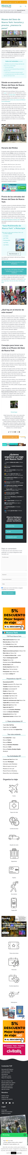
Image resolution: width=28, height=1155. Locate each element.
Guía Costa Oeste (5, 1072)
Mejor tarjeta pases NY (7, 1086)
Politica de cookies (6, 1113)
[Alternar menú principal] (20, 6)
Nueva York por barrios (10, 669)
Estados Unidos (7, 10)
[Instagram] (13, 432)
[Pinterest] (19, 432)
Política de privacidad (6, 1111)
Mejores (10, 657)
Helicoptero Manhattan (7, 1087)
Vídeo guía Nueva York (7, 1071)
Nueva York (13, 10)
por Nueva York (10, 642)
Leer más (19, 1153)
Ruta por (7, 740)
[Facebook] (11, 432)
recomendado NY (10, 689)
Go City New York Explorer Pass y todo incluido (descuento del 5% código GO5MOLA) (14, 271)
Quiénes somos (5, 1095)
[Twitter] (17, 432)
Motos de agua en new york (10, 766)
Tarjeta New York (9, 727)
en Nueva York (14, 651)
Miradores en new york (8, 768)
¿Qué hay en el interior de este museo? (13, 72)
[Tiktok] (8, 432)
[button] (26, 6)
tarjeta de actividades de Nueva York (10, 219)
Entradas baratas (12, 662)
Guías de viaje (4, 1097)
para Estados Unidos (11, 702)
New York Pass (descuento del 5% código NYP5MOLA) (14, 263)
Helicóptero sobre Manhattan (10, 764)
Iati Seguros (10, 693)
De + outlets (12, 655)
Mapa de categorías (6, 1077)
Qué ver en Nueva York (7, 1081)
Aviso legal (4, 1110)
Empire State (12, 94)
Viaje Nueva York (10, 695)
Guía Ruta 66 (4, 1074)
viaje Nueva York (10, 698)
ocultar (20, 61)
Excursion (8, 761)
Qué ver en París (5, 1089)
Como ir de (11, 709)
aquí (5, 93)
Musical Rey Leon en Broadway (10, 773)
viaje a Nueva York (11, 671)
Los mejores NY (9, 673)
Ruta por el (7, 746)
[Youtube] (15, 432)
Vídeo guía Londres (6, 1076)
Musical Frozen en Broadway (10, 770)
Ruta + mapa (9, 737)
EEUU (8, 707)
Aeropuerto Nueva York (11, 686)
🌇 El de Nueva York (13, 500)
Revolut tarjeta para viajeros (8, 1082)
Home (1, 10)
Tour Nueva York (10, 644)
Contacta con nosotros (7, 1099)
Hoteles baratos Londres (7, 1084)
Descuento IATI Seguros (7, 1069)
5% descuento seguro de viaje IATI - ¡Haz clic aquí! (14, 2)
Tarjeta (8, 725)
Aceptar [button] (13, 1153)
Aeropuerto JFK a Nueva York (12, 684)
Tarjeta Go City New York (12, 729)
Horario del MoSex (8, 67)
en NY (8, 664)
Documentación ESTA (8, 682)
